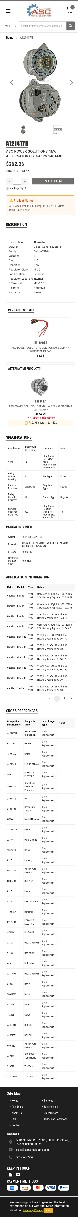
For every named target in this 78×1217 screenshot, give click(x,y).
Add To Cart (50, 180)
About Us (17, 1112)
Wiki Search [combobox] (11, 25)
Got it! (48, 1210)
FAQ (14, 1119)
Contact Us (18, 1125)
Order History (51, 1112)
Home (9, 37)
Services (48, 1100)
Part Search (18, 1106)
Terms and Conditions (55, 1119)
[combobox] (42, 26)
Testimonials (51, 1106)
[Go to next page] (71, 699)
